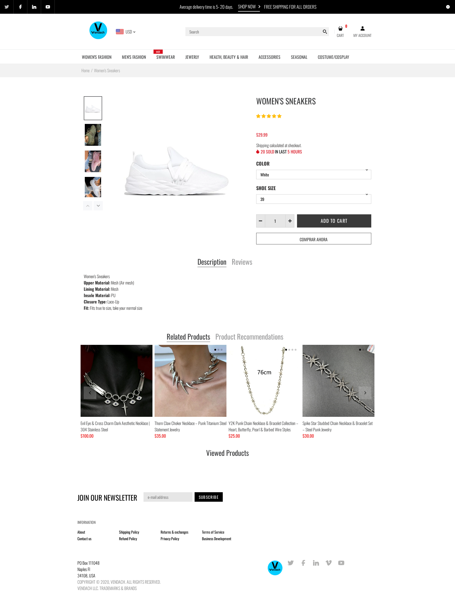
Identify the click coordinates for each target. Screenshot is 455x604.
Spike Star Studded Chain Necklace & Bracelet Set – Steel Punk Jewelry (338, 426)
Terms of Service (213, 532)
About (81, 532)
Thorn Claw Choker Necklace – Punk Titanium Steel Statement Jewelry (190, 426)
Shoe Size (266, 188)
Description (211, 262)
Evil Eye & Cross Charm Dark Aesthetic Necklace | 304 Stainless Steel (115, 426)
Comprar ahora (314, 239)
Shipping (262, 145)
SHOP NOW (247, 6)
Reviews (242, 262)
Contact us (84, 538)
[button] (269, 116)
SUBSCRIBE (209, 497)
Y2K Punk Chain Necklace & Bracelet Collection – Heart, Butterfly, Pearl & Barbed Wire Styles (263, 426)
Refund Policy (128, 538)
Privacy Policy (170, 538)
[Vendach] (98, 31)
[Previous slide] (90, 392)
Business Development (216, 538)
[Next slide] (365, 392)
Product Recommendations (249, 337)
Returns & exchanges (174, 532)
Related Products (188, 337)
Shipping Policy (129, 532)
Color (263, 163)
